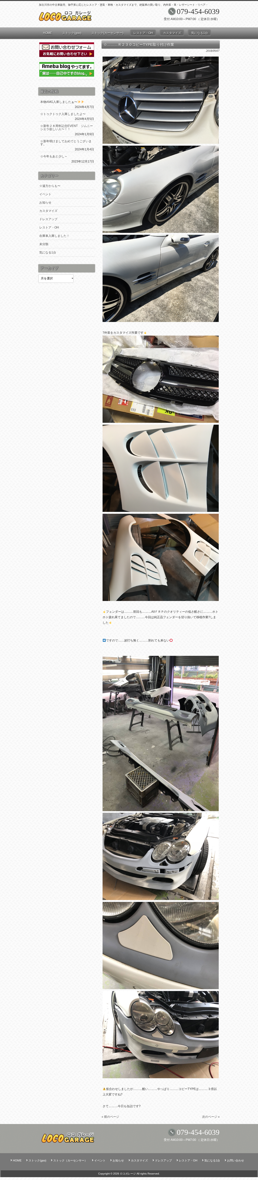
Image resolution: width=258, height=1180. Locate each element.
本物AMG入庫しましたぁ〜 (58, 101)
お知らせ (45, 202)
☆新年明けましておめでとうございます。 (66, 143)
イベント (45, 194)
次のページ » (211, 1116)
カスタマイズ (48, 210)
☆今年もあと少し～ (53, 156)
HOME (17, 1160)
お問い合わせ (235, 1160)
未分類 (43, 244)
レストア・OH (49, 227)
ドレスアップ (48, 219)
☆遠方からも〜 (49, 185)
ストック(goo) (37, 1160)
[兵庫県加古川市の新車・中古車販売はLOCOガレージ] (65, 19)
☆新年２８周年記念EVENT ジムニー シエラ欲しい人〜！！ (67, 127)
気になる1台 (47, 252)
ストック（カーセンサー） (70, 1160)
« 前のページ (110, 1116)
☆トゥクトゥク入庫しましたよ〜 (63, 114)
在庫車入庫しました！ (54, 235)
